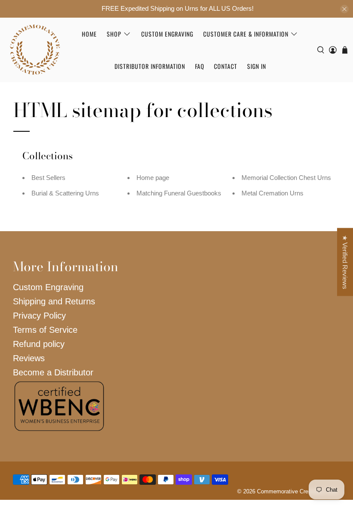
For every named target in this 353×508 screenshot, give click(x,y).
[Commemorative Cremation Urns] (35, 49)
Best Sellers (48, 177)
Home (89, 33)
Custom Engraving (167, 33)
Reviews (29, 358)
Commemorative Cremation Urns (297, 492)
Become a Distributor (53, 372)
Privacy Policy (39, 315)
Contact (225, 66)
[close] (344, 9)
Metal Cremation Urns (272, 193)
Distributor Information (150, 66)
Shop (114, 33)
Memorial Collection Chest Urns (286, 177)
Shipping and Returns (54, 301)
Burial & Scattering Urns (65, 193)
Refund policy (39, 344)
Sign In (256, 66)
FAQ (199, 66)
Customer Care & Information (245, 33)
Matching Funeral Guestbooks (178, 193)
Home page (152, 177)
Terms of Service (45, 330)
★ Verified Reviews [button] (345, 262)
